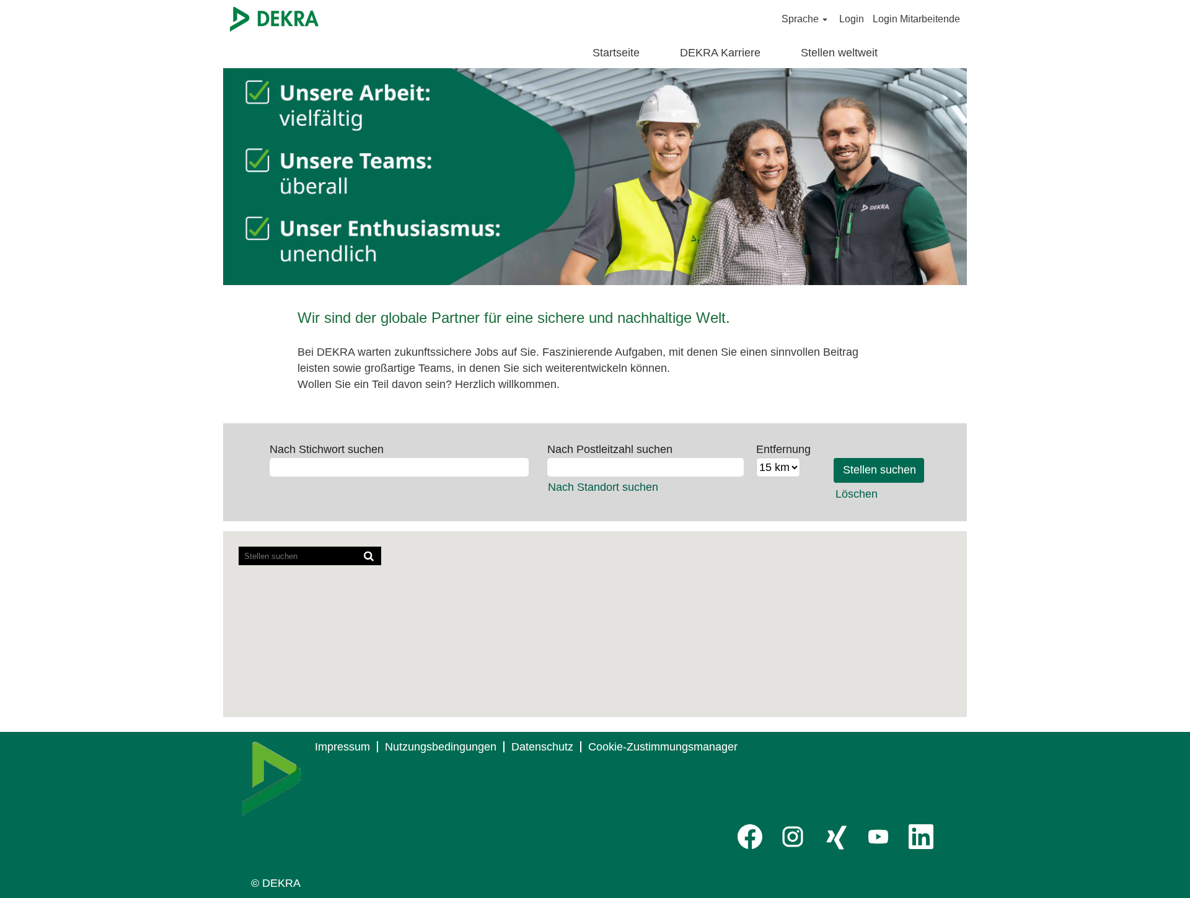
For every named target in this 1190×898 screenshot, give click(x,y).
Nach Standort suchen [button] (603, 487)
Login (851, 19)
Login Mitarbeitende (916, 19)
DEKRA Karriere (720, 52)
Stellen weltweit (839, 52)
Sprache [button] (801, 19)
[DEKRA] (274, 19)
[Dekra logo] (272, 778)
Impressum (342, 747)
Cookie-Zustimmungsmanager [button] (663, 747)
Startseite (616, 52)
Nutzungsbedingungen (440, 747)
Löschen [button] (856, 494)
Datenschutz (542, 747)
